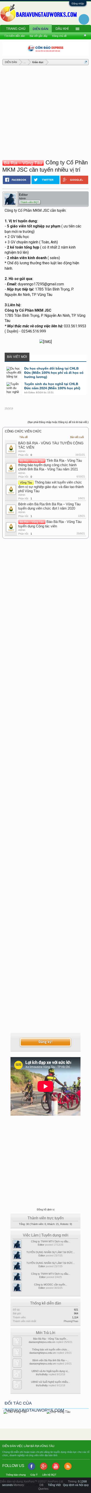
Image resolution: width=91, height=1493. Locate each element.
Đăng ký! (45, 1042)
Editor (23, 195)
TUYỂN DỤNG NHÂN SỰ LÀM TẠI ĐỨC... (50, 1252)
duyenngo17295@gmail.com (41, 284)
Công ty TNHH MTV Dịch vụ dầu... (50, 1241)
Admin (21, 451)
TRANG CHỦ (15, 28)
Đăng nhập (78, 3)
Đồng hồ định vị (45, 1209)
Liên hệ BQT (49, 1474)
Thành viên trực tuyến (46, 1218)
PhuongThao (71, 1321)
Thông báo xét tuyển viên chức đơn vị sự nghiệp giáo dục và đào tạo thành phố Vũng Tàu (51, 486)
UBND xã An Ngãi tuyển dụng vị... (51, 1371)
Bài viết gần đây (39, 35)
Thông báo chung (16, 1474)
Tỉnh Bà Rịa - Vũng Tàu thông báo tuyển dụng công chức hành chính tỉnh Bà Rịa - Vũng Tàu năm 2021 (50, 465)
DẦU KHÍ (62, 28)
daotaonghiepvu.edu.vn (42, 1342)
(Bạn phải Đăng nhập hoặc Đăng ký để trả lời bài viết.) (58, 422)
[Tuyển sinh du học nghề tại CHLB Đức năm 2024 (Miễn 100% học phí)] (14, 388)
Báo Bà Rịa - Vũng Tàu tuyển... (50, 1338)
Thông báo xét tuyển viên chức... (50, 1349)
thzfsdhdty (42, 1374)
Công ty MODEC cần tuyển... (50, 1284)
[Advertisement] (45, 113)
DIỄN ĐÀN (40, 29)
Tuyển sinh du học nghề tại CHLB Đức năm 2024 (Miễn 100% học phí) (52, 386)
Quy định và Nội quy (76, 1485)
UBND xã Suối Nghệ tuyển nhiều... (50, 1381)
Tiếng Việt (54, 1485)
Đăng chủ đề (59, 35)
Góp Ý (34, 1474)
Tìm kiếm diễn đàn (14, 35)
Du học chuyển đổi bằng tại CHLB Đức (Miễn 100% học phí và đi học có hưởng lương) (54, 373)
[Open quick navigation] (85, 62)
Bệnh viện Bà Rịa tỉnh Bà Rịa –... (50, 1360)
